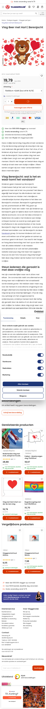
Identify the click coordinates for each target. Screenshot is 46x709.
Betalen (4, 621)
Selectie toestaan (23, 390)
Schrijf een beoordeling (12, 412)
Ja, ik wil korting (12, 697)
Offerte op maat (7, 628)
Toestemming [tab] (8, 318)
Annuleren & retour (8, 623)
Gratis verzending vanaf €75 (24, 2)
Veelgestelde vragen (8, 614)
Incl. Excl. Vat (42, 13)
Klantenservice (6, 612)
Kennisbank (27, 614)
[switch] (40, 362)
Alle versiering (27, 626)
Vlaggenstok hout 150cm (32, 554)
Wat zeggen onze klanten (31, 616)
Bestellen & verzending (9, 619)
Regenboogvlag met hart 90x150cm (33, 503)
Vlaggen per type (24, 20)
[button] (20, 431)
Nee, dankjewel (12, 701)
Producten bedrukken (30, 621)
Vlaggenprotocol (7, 616)
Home (4, 20)
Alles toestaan (23, 384)
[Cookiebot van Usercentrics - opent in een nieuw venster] (34, 311)
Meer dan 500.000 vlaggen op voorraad (20, 583)
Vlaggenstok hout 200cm (10, 554)
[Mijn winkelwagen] (42, 7)
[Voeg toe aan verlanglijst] (41, 75)
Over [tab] (38, 318)
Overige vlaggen (12, 20)
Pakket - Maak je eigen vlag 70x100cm (33, 457)
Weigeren (23, 396)
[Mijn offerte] (38, 7)
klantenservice (13, 597)
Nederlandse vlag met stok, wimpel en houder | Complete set (12, 455)
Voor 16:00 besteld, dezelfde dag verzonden (22, 586)
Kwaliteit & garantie (8, 626)
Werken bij (26, 619)
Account (29, 7)
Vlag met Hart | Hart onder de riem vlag (12, 503)
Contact (25, 628)
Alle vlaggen (27, 623)
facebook (6, 233)
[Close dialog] (43, 687)
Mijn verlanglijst (33, 7)
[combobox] (20, 13)
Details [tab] (23, 318)
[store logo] (16, 7)
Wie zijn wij (26, 612)
